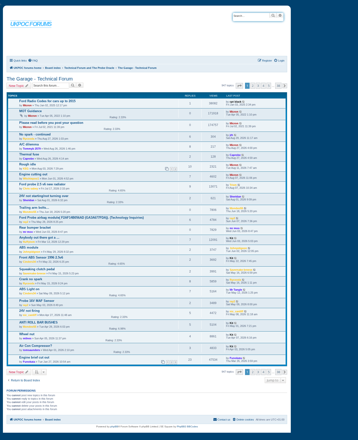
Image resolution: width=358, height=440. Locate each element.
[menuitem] (33, 60)
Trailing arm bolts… (34, 207)
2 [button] (253, 85)
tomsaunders (31, 350)
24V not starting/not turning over (43, 196)
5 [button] (269, 85)
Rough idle (27, 164)
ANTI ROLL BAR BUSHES (38, 322)
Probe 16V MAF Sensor (36, 301)
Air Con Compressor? (35, 346)
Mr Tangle (236, 289)
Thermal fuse (29, 154)
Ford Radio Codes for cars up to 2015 (47, 101)
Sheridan (28, 200)
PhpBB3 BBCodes (187, 426)
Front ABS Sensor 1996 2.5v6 (41, 257)
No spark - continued (35, 134)
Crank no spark (30, 279)
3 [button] (258, 85)
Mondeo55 (29, 211)
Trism (233, 184)
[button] (239, 86)
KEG (26, 168)
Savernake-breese (34, 273)
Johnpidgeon (31, 251)
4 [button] (263, 85)
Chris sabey (30, 188)
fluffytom (29, 241)
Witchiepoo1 (31, 178)
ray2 (25, 221)
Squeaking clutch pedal (37, 269)
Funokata (29, 361)
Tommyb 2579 (32, 148)
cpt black (235, 101)
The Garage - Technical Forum (40, 78)
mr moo (28, 231)
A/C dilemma (29, 144)
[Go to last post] (243, 101)
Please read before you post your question (51, 123)
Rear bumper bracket (35, 227)
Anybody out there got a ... (39, 237)
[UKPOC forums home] (27, 15)
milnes (27, 338)
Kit (231, 238)
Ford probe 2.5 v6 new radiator (42, 184)
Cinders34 (29, 261)
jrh (231, 135)
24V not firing (29, 311)
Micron (27, 105)
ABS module (28, 247)
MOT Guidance (30, 111)
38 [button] (278, 85)
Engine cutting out (33, 174)
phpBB (114, 426)
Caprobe (28, 158)
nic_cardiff (30, 315)
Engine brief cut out (34, 357)
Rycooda (28, 138)
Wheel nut (26, 334)
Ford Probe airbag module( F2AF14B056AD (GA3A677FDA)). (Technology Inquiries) (81, 217)
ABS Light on (29, 289)
